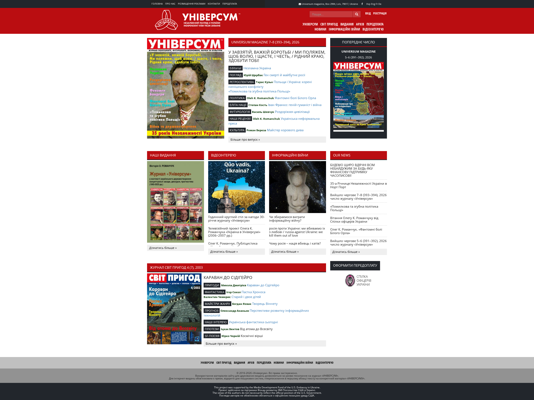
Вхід (368, 13)
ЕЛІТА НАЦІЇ (238, 105)
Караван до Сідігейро (263, 285)
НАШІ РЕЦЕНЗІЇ (240, 119)
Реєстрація (380, 13)
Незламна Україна (257, 68)
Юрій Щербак (253, 75)
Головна (157, 3)
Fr (377, 3)
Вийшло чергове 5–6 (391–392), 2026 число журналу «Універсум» (358, 242)
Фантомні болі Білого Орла (295, 98)
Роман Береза (256, 130)
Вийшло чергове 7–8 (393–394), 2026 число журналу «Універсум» (358, 197)
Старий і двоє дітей (246, 297)
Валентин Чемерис (217, 297)
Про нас (170, 3)
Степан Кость (257, 105)
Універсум (310, 24)
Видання (347, 24)
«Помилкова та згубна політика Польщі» (259, 91)
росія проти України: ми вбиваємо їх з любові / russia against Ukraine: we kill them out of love (297, 231)
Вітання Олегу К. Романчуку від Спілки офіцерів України (354, 219)
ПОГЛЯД (236, 75)
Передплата (229, 3)
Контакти (214, 3)
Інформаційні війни (344, 29)
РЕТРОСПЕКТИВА (242, 82)
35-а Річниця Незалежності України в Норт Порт (358, 185)
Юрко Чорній (231, 336)
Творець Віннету (265, 304)
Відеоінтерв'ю (373, 29)
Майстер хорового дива (285, 130)
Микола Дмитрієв (233, 285)
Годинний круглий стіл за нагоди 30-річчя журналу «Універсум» (236, 218)
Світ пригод (329, 24)
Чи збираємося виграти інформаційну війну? (287, 218)
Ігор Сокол (233, 292)
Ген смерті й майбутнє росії (284, 75)
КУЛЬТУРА (237, 130)
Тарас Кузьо (264, 82)
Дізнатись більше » (163, 248)
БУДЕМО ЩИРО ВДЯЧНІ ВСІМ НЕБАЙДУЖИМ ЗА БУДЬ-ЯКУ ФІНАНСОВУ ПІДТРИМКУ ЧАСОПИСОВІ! (352, 170)
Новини (320, 29)
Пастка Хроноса (253, 292)
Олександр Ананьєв (234, 311)
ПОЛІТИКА (237, 98)
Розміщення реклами (191, 3)
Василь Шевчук (263, 112)
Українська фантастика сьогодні (253, 322)
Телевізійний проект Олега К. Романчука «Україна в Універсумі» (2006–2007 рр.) (234, 231)
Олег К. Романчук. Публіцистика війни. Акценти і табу (232, 245)
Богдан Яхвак (241, 304)
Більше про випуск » (245, 139)
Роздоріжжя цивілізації (292, 112)
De (379, 3)
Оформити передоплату (355, 265)
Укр (368, 3)
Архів (360, 24)
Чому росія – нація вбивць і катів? (295, 243)
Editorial (235, 68)
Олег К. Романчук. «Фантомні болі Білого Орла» (356, 231)
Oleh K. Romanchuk (260, 98)
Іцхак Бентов (230, 329)
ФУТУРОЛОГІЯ (240, 112)
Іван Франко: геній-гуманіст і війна (294, 105)
